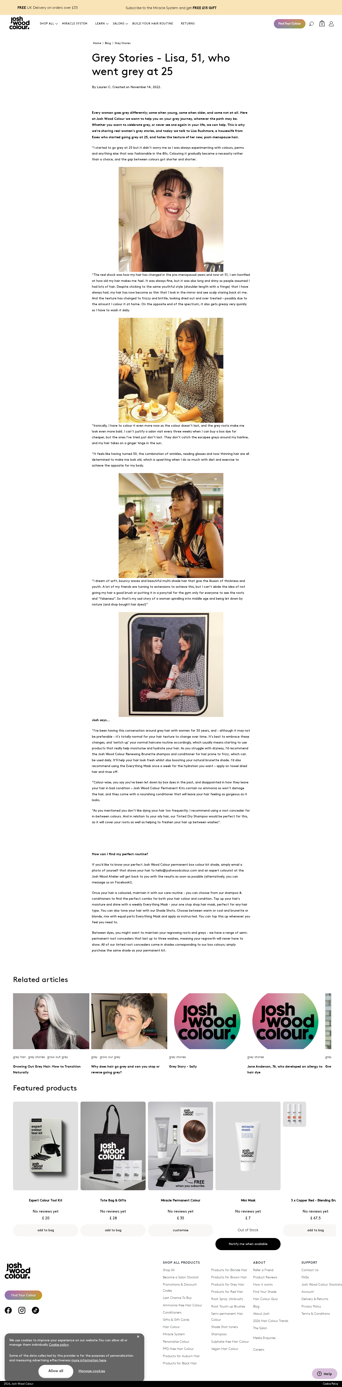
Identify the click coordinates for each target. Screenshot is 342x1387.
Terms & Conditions (316, 1313)
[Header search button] (311, 23)
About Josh (261, 1313)
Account (308, 1291)
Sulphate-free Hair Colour (230, 1341)
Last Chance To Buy (177, 1297)
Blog (256, 1306)
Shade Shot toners (224, 1327)
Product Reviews (265, 1277)
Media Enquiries (264, 1337)
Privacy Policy (311, 1306)
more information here (88, 1360)
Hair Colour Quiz (265, 1299)
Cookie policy (58, 1344)
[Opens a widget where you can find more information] (324, 1374)
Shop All (168, 1270)
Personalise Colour (176, 1341)
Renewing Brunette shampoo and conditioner (160, 754)
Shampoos (219, 1334)
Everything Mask (138, 766)
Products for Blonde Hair (229, 1270)
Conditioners (172, 1312)
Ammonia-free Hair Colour (182, 1305)
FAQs (305, 1277)
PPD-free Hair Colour (178, 1348)
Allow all (55, 1371)
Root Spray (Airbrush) (227, 1299)
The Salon (260, 1328)
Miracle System (174, 1334)
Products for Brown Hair (229, 1277)
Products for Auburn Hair (181, 1356)
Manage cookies (91, 1371)
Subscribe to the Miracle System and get (171, 7)
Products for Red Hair (227, 1291)
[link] (331, 23)
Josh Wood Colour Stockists (322, 1284)
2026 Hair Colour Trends (270, 1320)
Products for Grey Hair (227, 1284)
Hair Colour (171, 1327)
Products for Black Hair (180, 1363)
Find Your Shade (264, 1291)
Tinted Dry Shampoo (192, 816)
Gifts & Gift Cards (176, 1319)
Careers (258, 1349)
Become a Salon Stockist (181, 1277)
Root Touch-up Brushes (228, 1306)
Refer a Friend (263, 1270)
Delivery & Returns (315, 1299)
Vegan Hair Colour (224, 1348)
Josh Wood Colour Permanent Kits (159, 788)
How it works (263, 1284)
